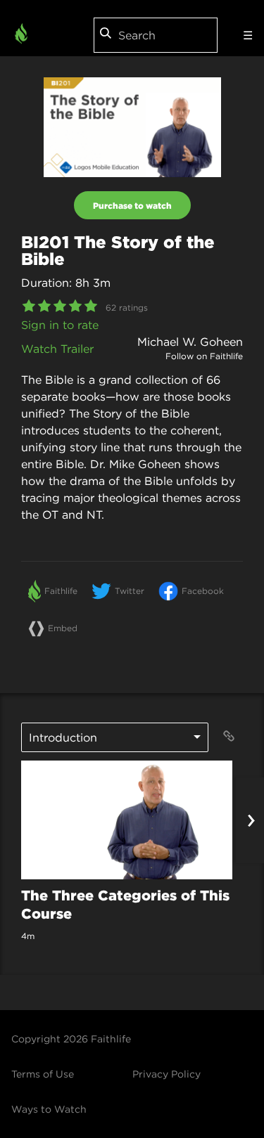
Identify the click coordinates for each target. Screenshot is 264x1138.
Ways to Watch (49, 1109)
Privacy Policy (166, 1074)
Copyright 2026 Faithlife (71, 1039)
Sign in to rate (60, 325)
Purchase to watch (132, 205)
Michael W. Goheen (190, 342)
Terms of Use (42, 1074)
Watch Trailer (57, 349)
